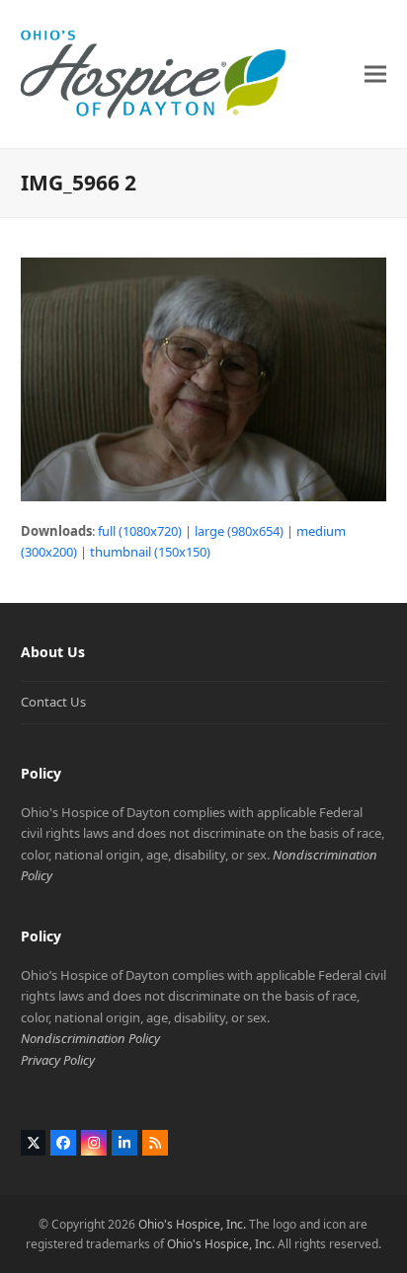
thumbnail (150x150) (150, 552)
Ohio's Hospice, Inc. (192, 1224)
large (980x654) (239, 531)
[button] (375, 73)
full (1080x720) (140, 531)
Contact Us (53, 702)
